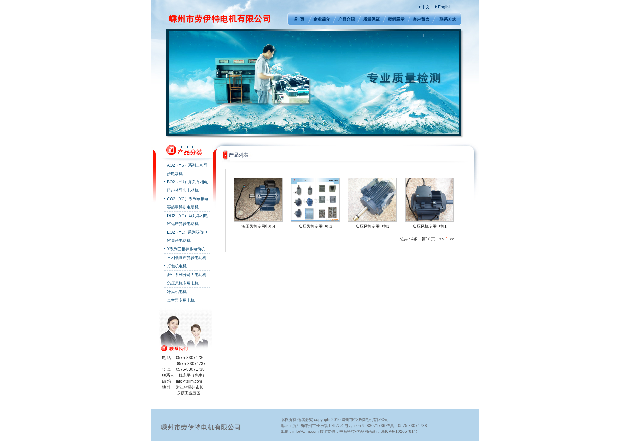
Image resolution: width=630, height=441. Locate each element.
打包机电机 (177, 266)
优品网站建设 (368, 431)
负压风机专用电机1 (430, 226)
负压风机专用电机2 (372, 226)
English (445, 7)
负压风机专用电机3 (315, 226)
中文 (426, 7)
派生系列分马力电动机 (186, 274)
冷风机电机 (177, 291)
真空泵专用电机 (181, 300)
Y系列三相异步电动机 (186, 249)
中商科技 (347, 431)
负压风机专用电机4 (258, 226)
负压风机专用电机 (183, 283)
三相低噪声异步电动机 (186, 257)
